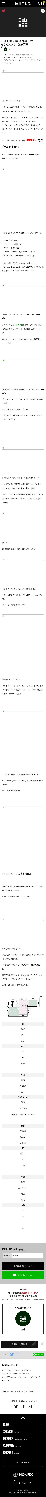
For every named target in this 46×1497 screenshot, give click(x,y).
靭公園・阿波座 (27, 57)
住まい (12, 55)
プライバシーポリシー (23, 1490)
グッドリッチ (37, 60)
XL (6, 55)
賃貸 (19, 55)
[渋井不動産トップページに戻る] (23, 3)
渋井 (23, 1329)
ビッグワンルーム (11, 60)
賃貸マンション (28, 55)
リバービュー (24, 60)
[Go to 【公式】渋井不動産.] (3, 1391)
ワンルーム (9, 57)
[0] (42, 3)
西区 (17, 57)
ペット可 (8, 63)
